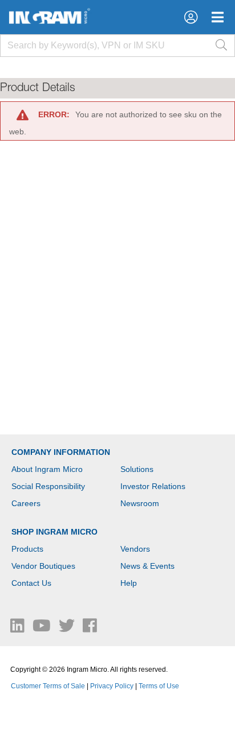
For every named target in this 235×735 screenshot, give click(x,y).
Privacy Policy (111, 686)
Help (128, 583)
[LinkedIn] (18, 628)
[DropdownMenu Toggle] (217, 17)
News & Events (147, 565)
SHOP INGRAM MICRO (54, 531)
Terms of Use (159, 686)
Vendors (135, 548)
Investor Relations (152, 486)
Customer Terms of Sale (48, 686)
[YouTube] (43, 628)
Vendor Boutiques (43, 565)
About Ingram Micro (47, 469)
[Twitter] (68, 628)
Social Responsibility (48, 486)
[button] (190, 17)
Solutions (136, 469)
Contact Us (31, 583)
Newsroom (139, 503)
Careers (25, 503)
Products (27, 548)
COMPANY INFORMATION (60, 452)
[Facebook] (90, 628)
